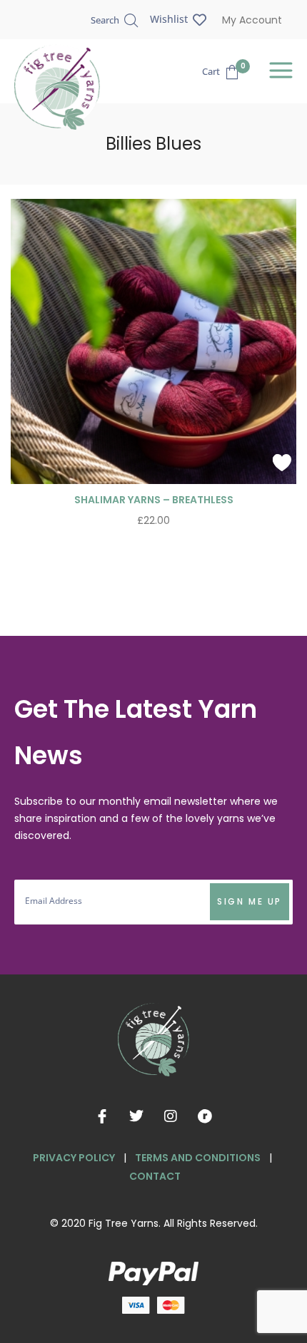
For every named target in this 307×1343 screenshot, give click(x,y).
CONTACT (155, 1176)
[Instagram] (170, 1116)
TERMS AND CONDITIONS (198, 1158)
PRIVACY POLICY (74, 1158)
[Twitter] (136, 1116)
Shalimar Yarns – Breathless (153, 500)
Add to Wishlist (282, 462)
